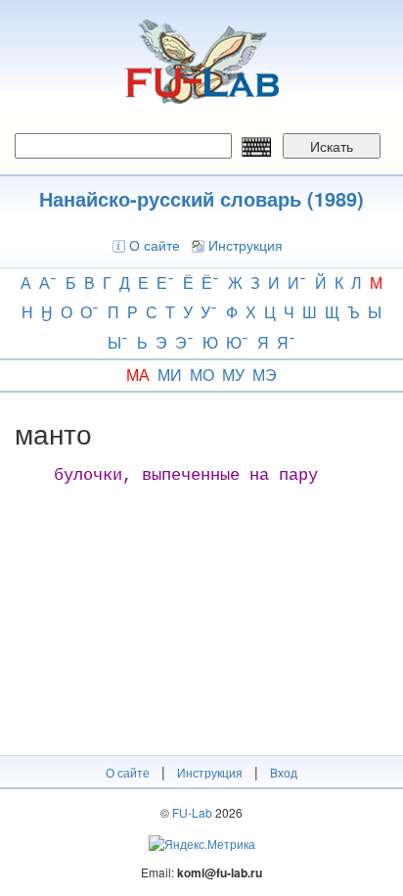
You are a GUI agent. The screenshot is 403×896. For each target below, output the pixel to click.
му (233, 374)
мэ (264, 374)
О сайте (154, 245)
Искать (331, 146)
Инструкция (245, 245)
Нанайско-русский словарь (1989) (201, 198)
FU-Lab (192, 812)
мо (202, 374)
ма (138, 374)
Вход (283, 772)
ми (169, 374)
